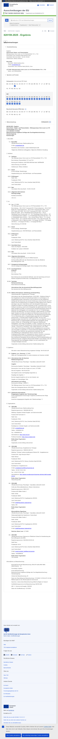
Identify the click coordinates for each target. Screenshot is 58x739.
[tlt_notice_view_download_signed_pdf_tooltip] (15, 86)
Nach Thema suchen (33, 25)
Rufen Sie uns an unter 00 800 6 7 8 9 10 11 (14, 717)
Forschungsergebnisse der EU (11, 690)
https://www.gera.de (24, 434)
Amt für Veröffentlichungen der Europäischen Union (17, 634)
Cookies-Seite (47, 726)
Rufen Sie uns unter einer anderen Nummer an (15, 720)
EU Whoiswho (7, 693)
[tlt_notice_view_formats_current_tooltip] (50, 122)
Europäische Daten (8, 688)
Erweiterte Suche (14, 25)
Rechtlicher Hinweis (8, 662)
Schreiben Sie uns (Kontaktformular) (12, 722)
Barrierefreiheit (7, 667)
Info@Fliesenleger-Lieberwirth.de (23, 502)
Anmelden (42, 5)
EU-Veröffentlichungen (9, 696)
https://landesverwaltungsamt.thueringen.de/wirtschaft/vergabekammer (31, 475)
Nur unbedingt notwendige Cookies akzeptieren (35, 735)
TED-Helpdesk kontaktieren (10, 647)
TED (5, 31)
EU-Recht (6, 685)
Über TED (6, 675)
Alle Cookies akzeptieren (13, 735)
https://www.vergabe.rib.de (28, 437)
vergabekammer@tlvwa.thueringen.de (24, 468)
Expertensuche (23, 25)
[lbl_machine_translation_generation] (25, 109)
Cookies (5, 665)
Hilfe (5, 644)
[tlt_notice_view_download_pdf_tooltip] (7, 99)
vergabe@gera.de (16, 64)
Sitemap (6, 678)
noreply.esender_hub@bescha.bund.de (24, 551)
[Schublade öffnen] (5, 41)
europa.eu (11, 710)
